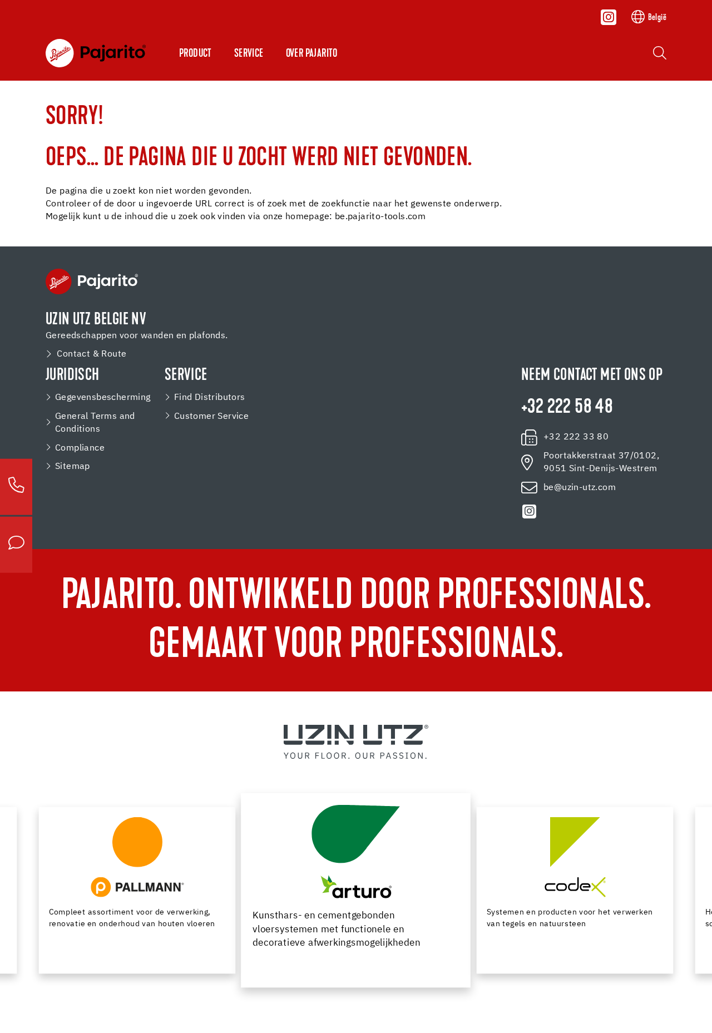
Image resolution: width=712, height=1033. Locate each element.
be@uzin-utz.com (579, 487)
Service (249, 54)
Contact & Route (91, 354)
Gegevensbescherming (103, 397)
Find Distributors (209, 397)
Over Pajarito (312, 54)
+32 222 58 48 (567, 408)
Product (195, 54)
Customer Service (211, 416)
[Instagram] (608, 17)
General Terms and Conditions (95, 423)
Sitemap (72, 466)
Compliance (80, 448)
